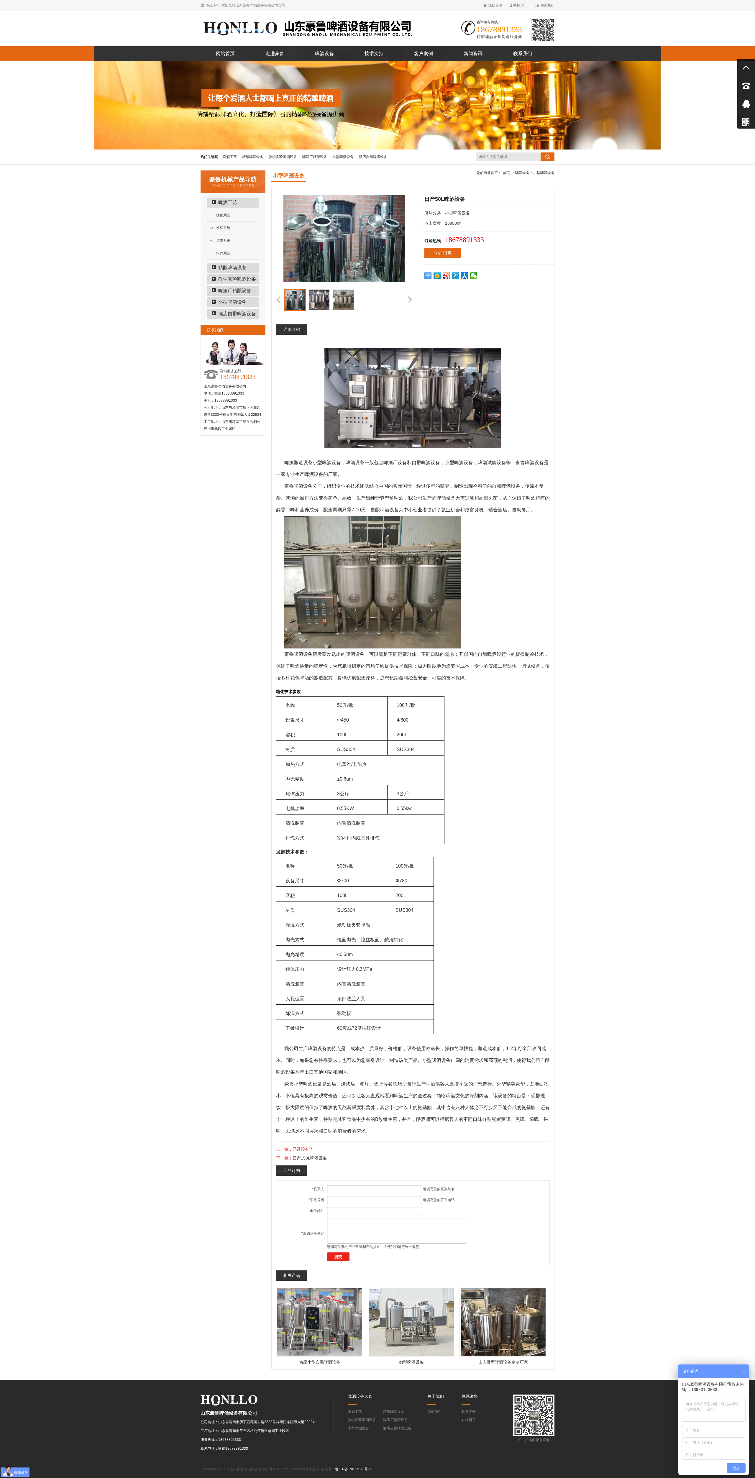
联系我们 (547, 5)
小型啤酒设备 (343, 157)
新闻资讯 (473, 53)
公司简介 (434, 1412)
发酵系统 (223, 228)
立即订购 (443, 253)
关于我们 (435, 1396)
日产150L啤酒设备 (310, 1158)
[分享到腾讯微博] (455, 275)
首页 (506, 173)
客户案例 (423, 53)
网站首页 (225, 53)
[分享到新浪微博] (446, 275)
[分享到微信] (473, 275)
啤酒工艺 (230, 157)
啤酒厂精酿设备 (314, 157)
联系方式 (469, 1412)
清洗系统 (223, 241)
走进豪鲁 (274, 53)
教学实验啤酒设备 (283, 157)
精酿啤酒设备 (252, 157)
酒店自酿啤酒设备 (373, 157)
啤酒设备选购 (360, 1396)
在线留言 (469, 1420)
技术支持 (374, 53)
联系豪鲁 (470, 1396)
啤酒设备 (324, 53)
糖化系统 (223, 215)
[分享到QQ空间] (437, 275)
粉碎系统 (223, 253)
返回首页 (495, 5)
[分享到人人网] (464, 275)
